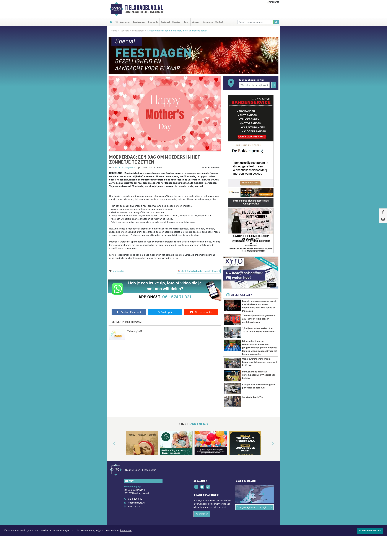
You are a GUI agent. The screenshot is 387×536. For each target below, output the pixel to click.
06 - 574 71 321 (176, 296)
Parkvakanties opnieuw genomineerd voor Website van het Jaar (258, 374)
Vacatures (208, 22)
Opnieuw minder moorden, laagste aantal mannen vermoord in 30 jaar (259, 362)
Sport (186, 22)
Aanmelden (201, 513)
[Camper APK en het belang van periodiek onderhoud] (232, 388)
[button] (111, 444)
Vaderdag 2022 (134, 331)
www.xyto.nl (134, 506)
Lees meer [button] (126, 530)
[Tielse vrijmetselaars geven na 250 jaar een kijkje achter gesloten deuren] (232, 319)
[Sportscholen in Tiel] (232, 401)
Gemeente (153, 22)
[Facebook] (196, 487)
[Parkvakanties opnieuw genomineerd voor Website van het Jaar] (232, 376)
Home (114, 30)
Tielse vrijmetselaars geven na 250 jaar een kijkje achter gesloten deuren (258, 318)
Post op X (166, 312)
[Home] (111, 22)
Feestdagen (138, 30)
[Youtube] (202, 487)
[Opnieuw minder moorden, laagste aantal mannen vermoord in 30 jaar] (232, 363)
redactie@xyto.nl (136, 502)
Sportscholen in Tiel (252, 397)
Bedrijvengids (139, 22)
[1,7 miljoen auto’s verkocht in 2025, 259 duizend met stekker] (232, 332)
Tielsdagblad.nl (144, 7)
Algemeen (125, 22)
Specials (124, 30)
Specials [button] (176, 22)
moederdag (118, 271)
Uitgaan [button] (195, 22)
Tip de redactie (203, 312)
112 (116, 22)
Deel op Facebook (130, 312)
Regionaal (165, 22)
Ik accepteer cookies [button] (370, 530)
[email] (383, 219)
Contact (219, 22)
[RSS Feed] (208, 487)
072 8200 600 (135, 498)
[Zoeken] (276, 22)
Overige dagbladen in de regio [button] (252, 507)
